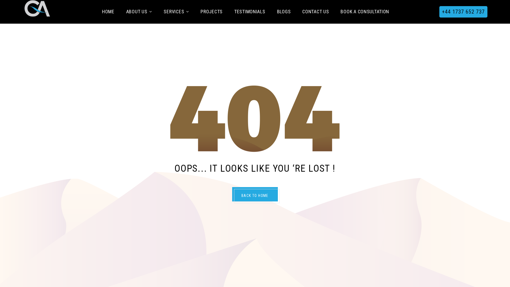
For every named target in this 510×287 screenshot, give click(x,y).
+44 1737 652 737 (463, 12)
